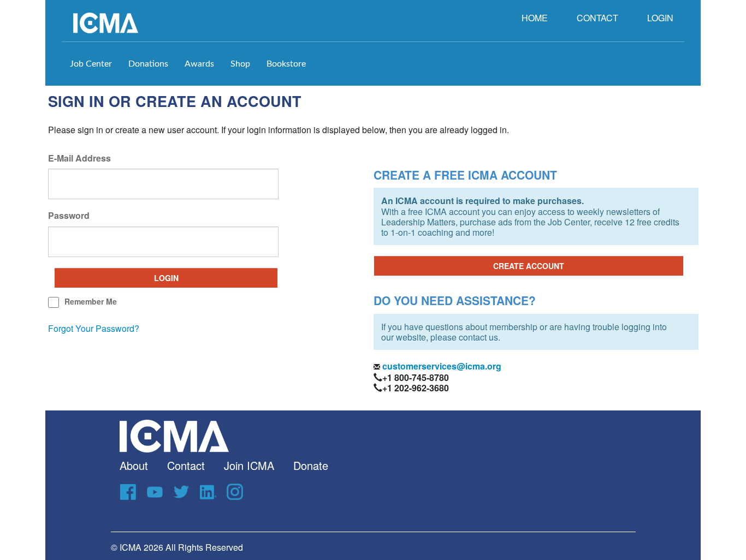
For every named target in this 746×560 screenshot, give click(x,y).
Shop (240, 63)
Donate (310, 465)
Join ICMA (249, 465)
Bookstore (286, 63)
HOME (535, 17)
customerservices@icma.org (440, 366)
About (134, 465)
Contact (186, 465)
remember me (90, 301)
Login (166, 277)
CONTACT (597, 17)
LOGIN (660, 17)
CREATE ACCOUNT (528, 265)
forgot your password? (93, 328)
